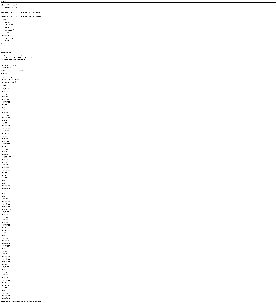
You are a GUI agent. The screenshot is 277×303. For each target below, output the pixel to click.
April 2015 (5, 272)
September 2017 (7, 229)
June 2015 (5, 269)
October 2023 (6, 130)
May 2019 (5, 196)
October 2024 (6, 120)
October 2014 (6, 282)
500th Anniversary (10, 24)
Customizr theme (38, 301)
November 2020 (6, 170)
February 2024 (6, 125)
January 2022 (6, 151)
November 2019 (6, 188)
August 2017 (6, 230)
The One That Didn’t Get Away (10, 65)
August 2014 (6, 285)
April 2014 (5, 292)
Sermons (8, 22)
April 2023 (5, 138)
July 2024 (5, 122)
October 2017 (6, 227)
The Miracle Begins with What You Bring (11, 79)
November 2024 (6, 119)
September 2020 (7, 174)
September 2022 (7, 145)
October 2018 (6, 208)
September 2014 (7, 284)
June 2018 (5, 214)
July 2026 (5, 89)
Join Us (7, 40)
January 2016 (6, 258)
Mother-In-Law (7, 67)
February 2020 (6, 185)
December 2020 (6, 169)
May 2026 (5, 93)
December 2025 (6, 101)
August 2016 (6, 246)
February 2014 (6, 295)
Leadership (8, 34)
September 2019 (7, 191)
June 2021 (5, 159)
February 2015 (6, 276)
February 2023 (6, 140)
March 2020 (5, 183)
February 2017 (6, 240)
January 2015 (6, 277)
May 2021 (5, 161)
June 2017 (5, 233)
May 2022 (5, 148)
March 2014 (5, 293)
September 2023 (7, 132)
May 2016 (5, 251)
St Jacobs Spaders (29, 55)
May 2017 (5, 235)
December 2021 (6, 153)
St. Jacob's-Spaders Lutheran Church (12, 301)
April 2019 (5, 198)
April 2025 (5, 112)
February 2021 (6, 166)
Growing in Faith (6, 35)
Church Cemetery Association (12, 29)
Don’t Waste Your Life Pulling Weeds (11, 81)
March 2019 (5, 200)
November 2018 (6, 206)
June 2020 (5, 178)
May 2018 (5, 216)
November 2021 (6, 154)
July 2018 (5, 212)
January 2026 (6, 99)
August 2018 (6, 211)
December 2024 (6, 117)
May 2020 (5, 180)
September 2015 (7, 264)
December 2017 (6, 224)
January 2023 (6, 141)
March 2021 (5, 164)
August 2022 (6, 146)
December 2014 (6, 279)
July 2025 (5, 107)
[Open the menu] (1, 43)
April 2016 (5, 253)
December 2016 (6, 243)
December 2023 (6, 127)
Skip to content (4, 1)
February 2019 (6, 201)
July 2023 (5, 135)
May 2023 (5, 136)
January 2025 (6, 115)
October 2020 (6, 172)
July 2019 (5, 193)
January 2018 (6, 222)
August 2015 (6, 266)
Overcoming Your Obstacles (9, 82)
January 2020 (6, 187)
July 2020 (5, 177)
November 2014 (6, 280)
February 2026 (6, 98)
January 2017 (6, 242)
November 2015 (6, 261)
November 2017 (6, 225)
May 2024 (5, 123)
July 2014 (5, 287)
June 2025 (5, 109)
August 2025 (6, 106)
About (4, 25)
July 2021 (5, 157)
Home (4, 19)
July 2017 (5, 232)
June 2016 (5, 250)
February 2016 (6, 256)
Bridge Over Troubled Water (9, 77)
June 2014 (5, 288)
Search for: (3, 70)
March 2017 (5, 238)
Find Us (7, 37)
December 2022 (6, 143)
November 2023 (6, 128)
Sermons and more (7, 21)
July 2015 (5, 267)
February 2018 (6, 221)
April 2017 (5, 237)
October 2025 (6, 104)
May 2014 (5, 290)
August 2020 (6, 175)
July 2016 (5, 248)
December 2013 (6, 298)
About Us (8, 27)
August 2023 (6, 133)
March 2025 (5, 114)
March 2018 (5, 219)
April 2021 (5, 162)
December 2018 (6, 204)
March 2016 (5, 254)
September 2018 (7, 209)
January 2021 (6, 167)
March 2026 (5, 96)
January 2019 (6, 203)
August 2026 (6, 88)
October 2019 (6, 190)
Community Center (10, 30)
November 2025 (6, 102)
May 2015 (5, 271)
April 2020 (5, 182)
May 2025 (5, 110)
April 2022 (5, 149)
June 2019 (5, 195)
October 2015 (6, 263)
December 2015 (6, 259)
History (7, 32)
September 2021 (7, 156)
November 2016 (6, 245)
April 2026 (5, 94)
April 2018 (5, 217)
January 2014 (6, 297)
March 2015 (5, 274)
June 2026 (5, 91)
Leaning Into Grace (7, 76)
